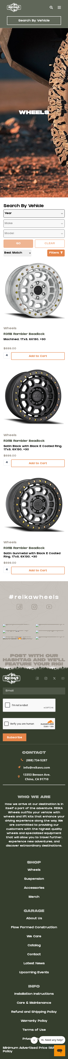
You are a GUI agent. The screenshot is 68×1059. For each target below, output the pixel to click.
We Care (34, 936)
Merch (34, 897)
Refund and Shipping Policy (34, 1012)
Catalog (34, 945)
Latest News (34, 963)
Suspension (34, 879)
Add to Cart (38, 356)
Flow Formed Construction (34, 927)
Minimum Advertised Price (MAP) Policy (30, 1050)
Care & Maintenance (34, 1003)
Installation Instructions (34, 994)
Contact (34, 954)
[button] (51, 7)
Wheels (34, 870)
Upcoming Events (34, 972)
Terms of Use (34, 1030)
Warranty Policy (34, 1021)
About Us (34, 918)
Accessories (34, 888)
